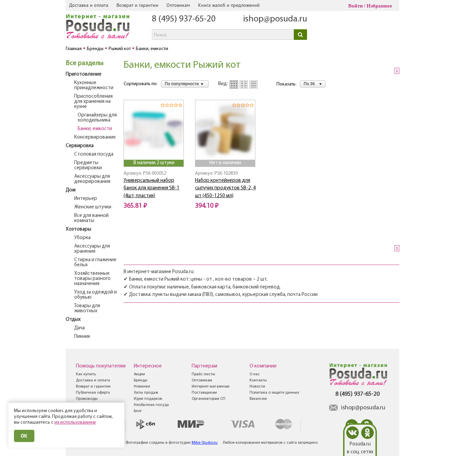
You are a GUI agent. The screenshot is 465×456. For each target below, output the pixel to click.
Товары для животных (87, 308)
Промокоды (87, 399)
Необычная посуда (151, 405)
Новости (257, 386)
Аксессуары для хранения (92, 249)
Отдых (73, 319)
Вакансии (258, 399)
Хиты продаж (146, 393)
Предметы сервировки (88, 165)
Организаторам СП (208, 399)
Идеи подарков (148, 399)
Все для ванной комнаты (91, 218)
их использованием (75, 422)
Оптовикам (178, 5)
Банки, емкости (95, 128)
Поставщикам (204, 393)
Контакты (258, 380)
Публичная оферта (93, 393)
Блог (138, 411)
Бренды (140, 380)
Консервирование (95, 137)
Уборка (82, 237)
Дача (79, 328)
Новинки (142, 386)
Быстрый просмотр (154, 150)
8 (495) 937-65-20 (183, 19)
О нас (255, 374)
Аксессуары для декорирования (92, 179)
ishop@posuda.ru (275, 19)
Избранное (379, 6)
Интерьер (85, 198)
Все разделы (84, 63)
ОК (24, 436)
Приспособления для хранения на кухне (93, 101)
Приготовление (83, 74)
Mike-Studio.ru (205, 443)
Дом (71, 190)
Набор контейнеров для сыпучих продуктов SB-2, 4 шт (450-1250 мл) (225, 188)
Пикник (82, 336)
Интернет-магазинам (210, 386)
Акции (139, 374)
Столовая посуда (93, 154)
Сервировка (80, 145)
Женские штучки (92, 207)
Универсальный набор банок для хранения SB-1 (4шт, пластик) (151, 188)
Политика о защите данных (274, 393)
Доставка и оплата (88, 5)
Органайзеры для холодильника (97, 118)
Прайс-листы (203, 374)
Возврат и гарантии (137, 5)
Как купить (86, 374)
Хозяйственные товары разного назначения (92, 278)
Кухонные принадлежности (93, 85)
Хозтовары (78, 229)
